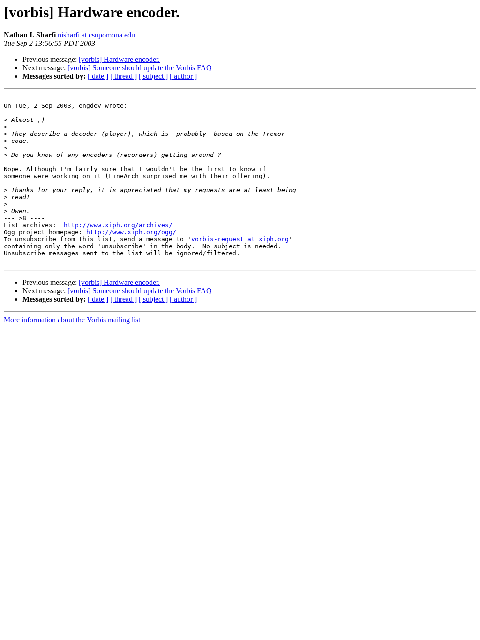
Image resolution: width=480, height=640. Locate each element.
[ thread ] (123, 76)
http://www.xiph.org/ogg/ (131, 232)
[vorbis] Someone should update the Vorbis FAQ (140, 68)
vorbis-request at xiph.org (240, 239)
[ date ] (98, 76)
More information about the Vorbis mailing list (72, 320)
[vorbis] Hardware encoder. (119, 59)
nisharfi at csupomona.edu (96, 35)
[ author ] (183, 76)
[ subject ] (153, 76)
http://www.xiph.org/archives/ (118, 225)
